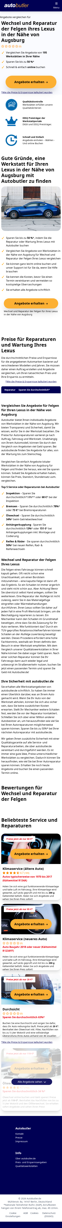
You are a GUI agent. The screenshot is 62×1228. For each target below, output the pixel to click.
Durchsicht (11, 1009)
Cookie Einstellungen (13, 1215)
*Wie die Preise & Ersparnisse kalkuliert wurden (26, 92)
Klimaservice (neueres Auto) (25, 939)
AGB (25, 1213)
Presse (18, 1137)
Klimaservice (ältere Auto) (23, 869)
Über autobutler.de (25, 1158)
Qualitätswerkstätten (26, 1166)
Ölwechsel (11, 1083)
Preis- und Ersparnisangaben (31, 1162)
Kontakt (19, 1133)
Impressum (21, 1141)
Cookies (34, 1213)
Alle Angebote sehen (30, 1082)
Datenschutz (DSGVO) (49, 1215)
